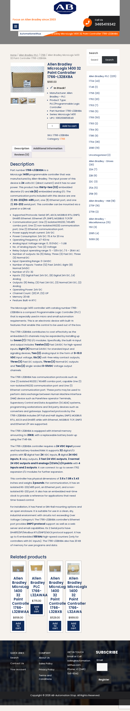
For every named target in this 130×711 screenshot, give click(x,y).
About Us (44, 657)
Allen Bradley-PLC (28, 55)
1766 (43, 55)
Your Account (18, 669)
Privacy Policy (46, 669)
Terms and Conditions (45, 677)
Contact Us (17, 663)
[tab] (16, 26)
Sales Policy (45, 663)
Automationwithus (30, 33)
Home (13, 55)
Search (93, 53)
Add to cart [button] (18, 626)
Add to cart (69, 126)
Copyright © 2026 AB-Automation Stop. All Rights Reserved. (65, 695)
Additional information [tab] (47, 148)
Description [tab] (21, 148)
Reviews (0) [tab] (21, 154)
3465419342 (106, 24)
